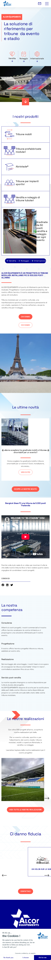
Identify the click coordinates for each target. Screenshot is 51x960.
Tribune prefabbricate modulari (28, 150)
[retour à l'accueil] (26, 3)
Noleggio (24, 59)
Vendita (12, 59)
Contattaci (26, 891)
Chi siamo (25, 317)
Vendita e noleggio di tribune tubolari (28, 199)
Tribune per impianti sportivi (27, 183)
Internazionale (37, 59)
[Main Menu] (47, 2)
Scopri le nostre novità (25, 489)
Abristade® (22, 167)
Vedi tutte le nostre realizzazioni (25, 810)
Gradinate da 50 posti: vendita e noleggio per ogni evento (42, 231)
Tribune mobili (24, 134)
